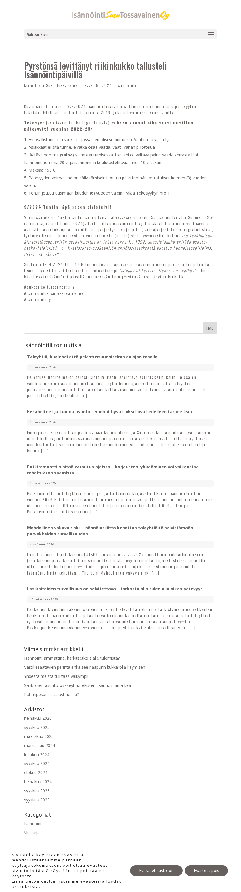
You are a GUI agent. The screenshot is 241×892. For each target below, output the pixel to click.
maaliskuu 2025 (39, 736)
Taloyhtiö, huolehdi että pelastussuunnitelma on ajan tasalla (92, 356)
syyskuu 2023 (37, 790)
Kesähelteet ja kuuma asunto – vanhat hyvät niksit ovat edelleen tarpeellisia (109, 411)
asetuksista (25, 886)
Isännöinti (127, 85)
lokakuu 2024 (36, 754)
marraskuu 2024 (39, 745)
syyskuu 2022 (37, 800)
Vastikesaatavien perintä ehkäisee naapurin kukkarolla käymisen (84, 667)
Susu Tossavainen (63, 85)
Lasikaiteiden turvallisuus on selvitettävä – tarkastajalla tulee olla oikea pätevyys (115, 589)
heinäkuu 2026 (38, 718)
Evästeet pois (206, 870)
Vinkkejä (32, 832)
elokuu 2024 (35, 772)
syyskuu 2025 (37, 727)
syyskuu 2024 (37, 763)
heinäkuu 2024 (38, 781)
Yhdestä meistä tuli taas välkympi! (56, 676)
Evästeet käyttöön (156, 870)
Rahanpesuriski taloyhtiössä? (51, 694)
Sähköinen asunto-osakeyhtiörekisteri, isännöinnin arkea (77, 685)
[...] (90, 395)
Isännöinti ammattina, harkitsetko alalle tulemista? (72, 658)
